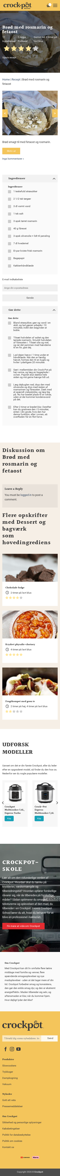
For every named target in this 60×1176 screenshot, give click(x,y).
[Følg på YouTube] (18, 1049)
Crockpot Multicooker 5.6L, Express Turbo (14, 810)
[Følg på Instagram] (12, 1049)
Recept (16, 79)
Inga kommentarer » (13, 158)
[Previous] (3, 803)
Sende (30, 297)
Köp (9, 818)
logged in (26, 495)
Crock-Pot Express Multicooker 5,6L (44, 810)
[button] (55, 5)
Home (6, 79)
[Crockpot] (17, 5)
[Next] (57, 803)
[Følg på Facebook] (5, 1049)
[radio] (7, 48)
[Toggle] (54, 178)
